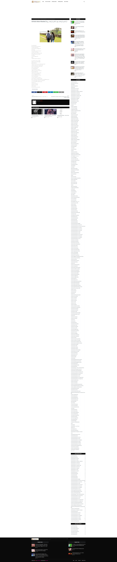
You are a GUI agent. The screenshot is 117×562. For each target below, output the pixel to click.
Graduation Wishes (73, 149)
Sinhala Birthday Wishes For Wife (78, 483)
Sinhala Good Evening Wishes (75, 270)
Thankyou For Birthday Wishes (78, 508)
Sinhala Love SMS (73, 301)
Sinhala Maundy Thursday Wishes (75, 307)
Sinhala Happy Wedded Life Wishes (76, 285)
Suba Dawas (72, 408)
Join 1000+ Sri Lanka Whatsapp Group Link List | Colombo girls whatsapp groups (79, 22)
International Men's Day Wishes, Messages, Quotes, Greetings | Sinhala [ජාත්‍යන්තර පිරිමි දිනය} (80, 62)
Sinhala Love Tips (73, 303)
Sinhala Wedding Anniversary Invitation (76, 359)
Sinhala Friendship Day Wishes (75, 264)
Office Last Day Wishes (74, 186)
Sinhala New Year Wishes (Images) (75, 312)
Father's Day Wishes (73, 142)
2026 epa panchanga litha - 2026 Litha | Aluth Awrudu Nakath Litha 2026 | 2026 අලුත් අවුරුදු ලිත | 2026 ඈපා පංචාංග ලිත (42, 545)
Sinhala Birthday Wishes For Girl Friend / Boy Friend (78, 226)
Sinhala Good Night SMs (74, 275)
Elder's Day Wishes (73, 113)
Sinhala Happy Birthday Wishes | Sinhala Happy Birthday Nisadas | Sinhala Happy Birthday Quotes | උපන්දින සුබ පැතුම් (80, 37)
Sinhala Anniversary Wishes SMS (75, 212)
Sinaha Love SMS (73, 204)
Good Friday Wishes (73, 146)
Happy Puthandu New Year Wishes (75, 154)
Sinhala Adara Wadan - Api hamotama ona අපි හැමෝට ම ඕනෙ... (50, 116)
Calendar (72, 105)
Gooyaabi (46, 560)
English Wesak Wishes (74, 138)
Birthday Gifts (73, 87)
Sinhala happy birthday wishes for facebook (77, 385)
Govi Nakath (72, 147)
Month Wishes (73, 171)
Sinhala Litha (73, 293)
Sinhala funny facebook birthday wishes (76, 384)
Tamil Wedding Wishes (74, 419)
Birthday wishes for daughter (75, 98)
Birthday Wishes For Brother (75, 88)
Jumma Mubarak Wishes (74, 164)
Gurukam (72, 150)
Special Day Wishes (73, 401)
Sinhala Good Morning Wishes (75, 274)
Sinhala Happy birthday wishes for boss (76, 286)
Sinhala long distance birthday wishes (78, 505)
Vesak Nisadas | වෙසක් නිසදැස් (75, 426)
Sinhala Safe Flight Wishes (74, 329)
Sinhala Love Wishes (74, 304)
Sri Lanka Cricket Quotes (74, 404)
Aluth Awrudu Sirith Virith (74, 83)
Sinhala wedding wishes (74, 397)
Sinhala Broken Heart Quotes (75, 242)
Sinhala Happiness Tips (74, 279)
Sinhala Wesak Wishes (74, 366)
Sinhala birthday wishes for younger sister (77, 378)
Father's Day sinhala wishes (75, 143)
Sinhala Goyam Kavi (73, 278)
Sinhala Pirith (73, 315)
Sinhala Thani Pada (73, 337)
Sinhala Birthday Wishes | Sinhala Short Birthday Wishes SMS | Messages (80, 49)
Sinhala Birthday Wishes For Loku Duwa (76, 230)
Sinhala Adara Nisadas (74, 208)
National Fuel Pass (73, 176)
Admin (41, 100)
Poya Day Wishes (73, 190)
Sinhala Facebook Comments (75, 260)
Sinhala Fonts (73, 263)
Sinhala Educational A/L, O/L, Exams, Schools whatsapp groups (80, 31)
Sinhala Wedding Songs (74, 363)
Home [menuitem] (43, 1)
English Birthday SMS (74, 116)
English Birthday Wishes (74, 117)
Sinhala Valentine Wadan (74, 347)
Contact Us (79, 560)
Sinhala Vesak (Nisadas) (74, 352)
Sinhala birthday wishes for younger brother (77, 377)
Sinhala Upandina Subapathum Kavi (76, 341)
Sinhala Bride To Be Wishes (74, 241)
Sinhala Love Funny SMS (74, 296)
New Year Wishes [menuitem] (47, 1)
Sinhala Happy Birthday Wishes (75, 282)
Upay (72, 423)
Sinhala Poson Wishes (74, 318)
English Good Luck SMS (74, 124)
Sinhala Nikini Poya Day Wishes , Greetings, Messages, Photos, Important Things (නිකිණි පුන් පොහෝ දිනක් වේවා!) (80, 68)
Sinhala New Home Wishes (74, 308)
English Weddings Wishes (74, 136)
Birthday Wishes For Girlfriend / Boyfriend (77, 91)
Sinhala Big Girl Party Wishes (75, 215)
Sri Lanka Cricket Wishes (74, 405)
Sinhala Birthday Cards (74, 216)
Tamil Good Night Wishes (74, 413)
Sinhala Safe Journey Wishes (75, 330)
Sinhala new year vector (74, 389)
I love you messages (74, 157)
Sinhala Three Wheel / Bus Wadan (75, 340)
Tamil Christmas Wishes (78, 527)
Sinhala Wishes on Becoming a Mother (76, 370)
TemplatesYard (39, 560)
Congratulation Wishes (74, 109)
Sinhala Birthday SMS (74, 219)
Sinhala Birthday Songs (74, 220)
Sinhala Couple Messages (74, 252)
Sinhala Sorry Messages (74, 333)
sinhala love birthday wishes (75, 448)
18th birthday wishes (78, 455)
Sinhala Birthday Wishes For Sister (75, 231)
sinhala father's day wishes (75, 446)
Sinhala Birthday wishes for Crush (75, 238)
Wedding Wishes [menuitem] (60, 1)
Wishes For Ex (73, 427)
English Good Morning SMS (74, 125)
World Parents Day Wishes (74, 430)
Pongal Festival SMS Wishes (75, 187)
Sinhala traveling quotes (74, 394)
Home (73, 560)
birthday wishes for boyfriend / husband (76, 431)
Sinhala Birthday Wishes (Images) (75, 223)
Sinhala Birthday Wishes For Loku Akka (76, 227)
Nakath (72, 175)
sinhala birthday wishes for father (76, 441)
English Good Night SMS (74, 127)
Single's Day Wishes (73, 205)
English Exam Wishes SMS (74, 121)
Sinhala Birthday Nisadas (78, 473)
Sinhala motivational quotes (75, 388)
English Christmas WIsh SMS (75, 120)
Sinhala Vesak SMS (73, 356)
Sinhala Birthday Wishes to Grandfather (76, 237)
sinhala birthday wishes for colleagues (78, 515)
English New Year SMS (74, 131)
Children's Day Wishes (74, 106)
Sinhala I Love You (73, 289)
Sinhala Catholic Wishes (74, 245)
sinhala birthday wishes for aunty (75, 437)
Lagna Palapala (73, 165)
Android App (73, 84)
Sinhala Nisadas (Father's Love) (75, 314)
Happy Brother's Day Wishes (75, 153)
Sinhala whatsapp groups (74, 398)
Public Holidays (73, 193)
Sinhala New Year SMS (74, 311)
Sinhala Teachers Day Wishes (75, 336)
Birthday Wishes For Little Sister (78, 462)
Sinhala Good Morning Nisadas (75, 271)
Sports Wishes (73, 402)
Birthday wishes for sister (74, 99)
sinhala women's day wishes (75, 449)
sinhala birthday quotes (74, 435)
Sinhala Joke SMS (73, 292)
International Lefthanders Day (75, 160)
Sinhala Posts (73, 319)
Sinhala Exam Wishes (74, 259)
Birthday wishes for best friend (78, 466)
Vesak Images (73, 424)
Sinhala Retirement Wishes (74, 323)
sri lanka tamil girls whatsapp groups (79, 27)
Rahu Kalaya (72, 194)
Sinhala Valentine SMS (74, 345)
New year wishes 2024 (74, 182)
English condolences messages (75, 139)
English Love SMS (73, 128)
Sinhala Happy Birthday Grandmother (76, 281)
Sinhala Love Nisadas (74, 297)
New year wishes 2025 (74, 183)
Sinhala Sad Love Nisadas (74, 326)
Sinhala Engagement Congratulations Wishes (77, 256)
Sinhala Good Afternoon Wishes (75, 268)
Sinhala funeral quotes (74, 381)
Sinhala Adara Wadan (74, 209)
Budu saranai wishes (74, 102)
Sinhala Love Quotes (74, 300)
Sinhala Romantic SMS (74, 325)
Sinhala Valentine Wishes (74, 348)
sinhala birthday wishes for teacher (78, 519)
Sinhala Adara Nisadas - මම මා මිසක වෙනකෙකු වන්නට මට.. (37, 116)
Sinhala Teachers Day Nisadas (75, 334)
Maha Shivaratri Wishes (74, 168)
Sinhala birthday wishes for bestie (76, 374)
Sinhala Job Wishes (73, 290)
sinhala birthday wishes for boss (75, 438)
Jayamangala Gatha (73, 161)
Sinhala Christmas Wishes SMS (75, 249)
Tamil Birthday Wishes (74, 409)
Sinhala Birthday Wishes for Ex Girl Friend (76, 234)
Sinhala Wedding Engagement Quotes (76, 362)
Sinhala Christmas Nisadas (74, 248)
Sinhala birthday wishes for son (78, 498)
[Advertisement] (58, 10)
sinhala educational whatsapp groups (76, 445)
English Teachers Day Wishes (75, 132)
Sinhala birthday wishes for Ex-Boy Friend (77, 373)
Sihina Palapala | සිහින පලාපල (75, 201)
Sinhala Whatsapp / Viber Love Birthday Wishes (77, 367)
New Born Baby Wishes (74, 179)
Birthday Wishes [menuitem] (54, 1)
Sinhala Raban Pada (74, 322)
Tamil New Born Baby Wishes (75, 415)
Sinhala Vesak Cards (74, 355)
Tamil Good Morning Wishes (75, 412)
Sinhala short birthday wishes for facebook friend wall (78, 393)
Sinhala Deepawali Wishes (74, 253)
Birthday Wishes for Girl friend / (75, 94)
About (76, 560)
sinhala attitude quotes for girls (75, 434)
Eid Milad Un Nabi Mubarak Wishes (76, 110)
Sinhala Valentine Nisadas (74, 344)
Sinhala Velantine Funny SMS (75, 351)
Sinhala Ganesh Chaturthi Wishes (75, 267)
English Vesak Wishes (74, 135)
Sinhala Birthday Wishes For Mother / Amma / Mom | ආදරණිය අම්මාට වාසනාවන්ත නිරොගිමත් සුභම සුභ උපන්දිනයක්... (80, 75)
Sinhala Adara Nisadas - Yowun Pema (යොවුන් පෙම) (63, 116)
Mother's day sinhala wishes (75, 172)
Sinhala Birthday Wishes (78, 477)
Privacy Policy (83, 560)
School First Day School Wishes (75, 197)
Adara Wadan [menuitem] (66, 1)
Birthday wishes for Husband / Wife (76, 95)
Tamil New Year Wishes (74, 416)
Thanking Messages (73, 420)
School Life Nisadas (73, 198)
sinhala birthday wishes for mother (76, 442)
